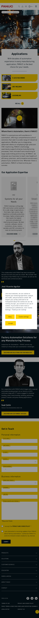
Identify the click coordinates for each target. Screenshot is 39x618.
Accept (10, 323)
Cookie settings (24, 317)
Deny (10, 317)
